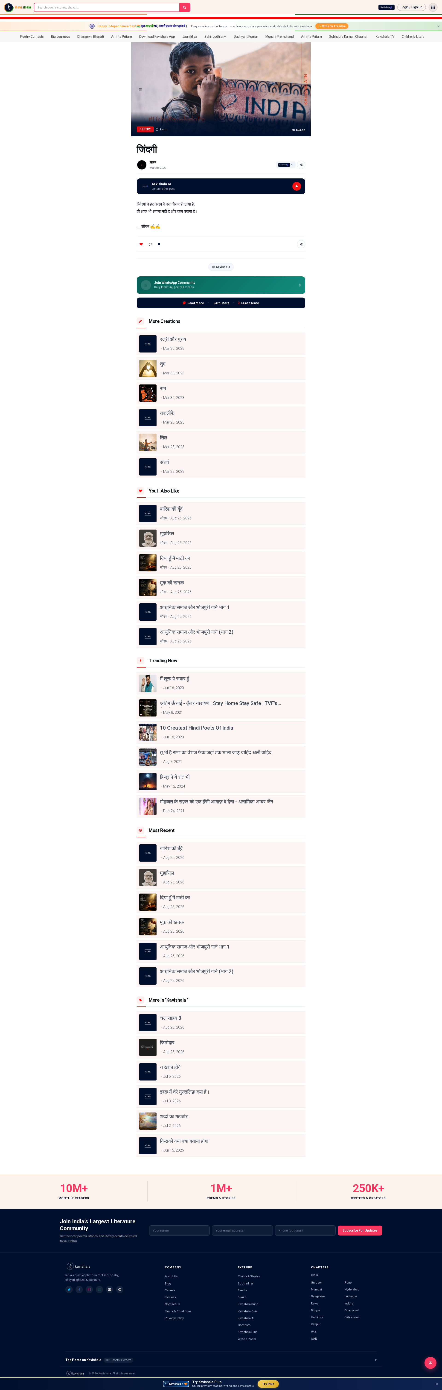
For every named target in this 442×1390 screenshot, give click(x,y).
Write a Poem (247, 1339)
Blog (168, 1283)
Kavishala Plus (247, 1332)
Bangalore (318, 1296)
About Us (171, 1276)
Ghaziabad (352, 1310)
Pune (348, 1282)
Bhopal (315, 1310)
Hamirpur (317, 1317)
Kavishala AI (246, 1318)
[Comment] (150, 244)
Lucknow (351, 1296)
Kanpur (315, 1324)
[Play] (296, 186)
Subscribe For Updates (360, 1230)
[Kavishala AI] (386, 7)
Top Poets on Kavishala (221, 1360)
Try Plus (268, 1384)
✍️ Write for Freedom (332, 26)
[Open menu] (433, 7)
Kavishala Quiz (247, 1311)
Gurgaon (317, 1282)
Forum (242, 1297)
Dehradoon (352, 1317)
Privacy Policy (174, 1318)
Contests (244, 1325)
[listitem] (69, 1289)
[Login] (430, 1363)
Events (242, 1290)
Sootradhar (245, 1283)
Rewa (314, 1303)
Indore (349, 1303)
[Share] (301, 165)
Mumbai (316, 1289)
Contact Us (172, 1304)
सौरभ (153, 162)
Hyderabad (352, 1289)
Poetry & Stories (249, 1276)
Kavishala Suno (248, 1304)
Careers (170, 1290)
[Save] (159, 244)
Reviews (170, 1297)
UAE (314, 1338)
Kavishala (223, 267)
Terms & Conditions (178, 1311)
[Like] (141, 244)
